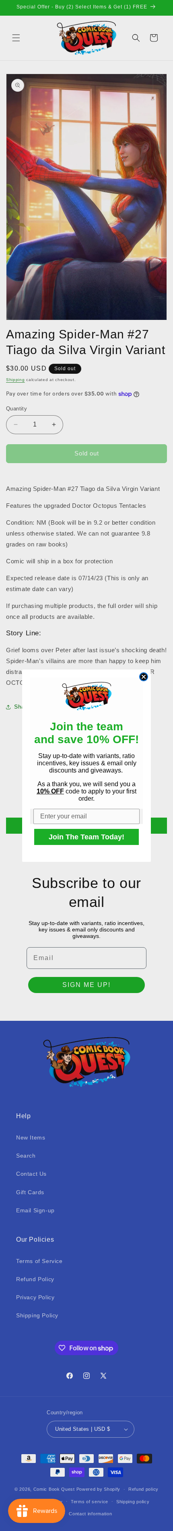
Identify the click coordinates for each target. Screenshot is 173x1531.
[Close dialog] (144, 677)
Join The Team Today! (86, 837)
